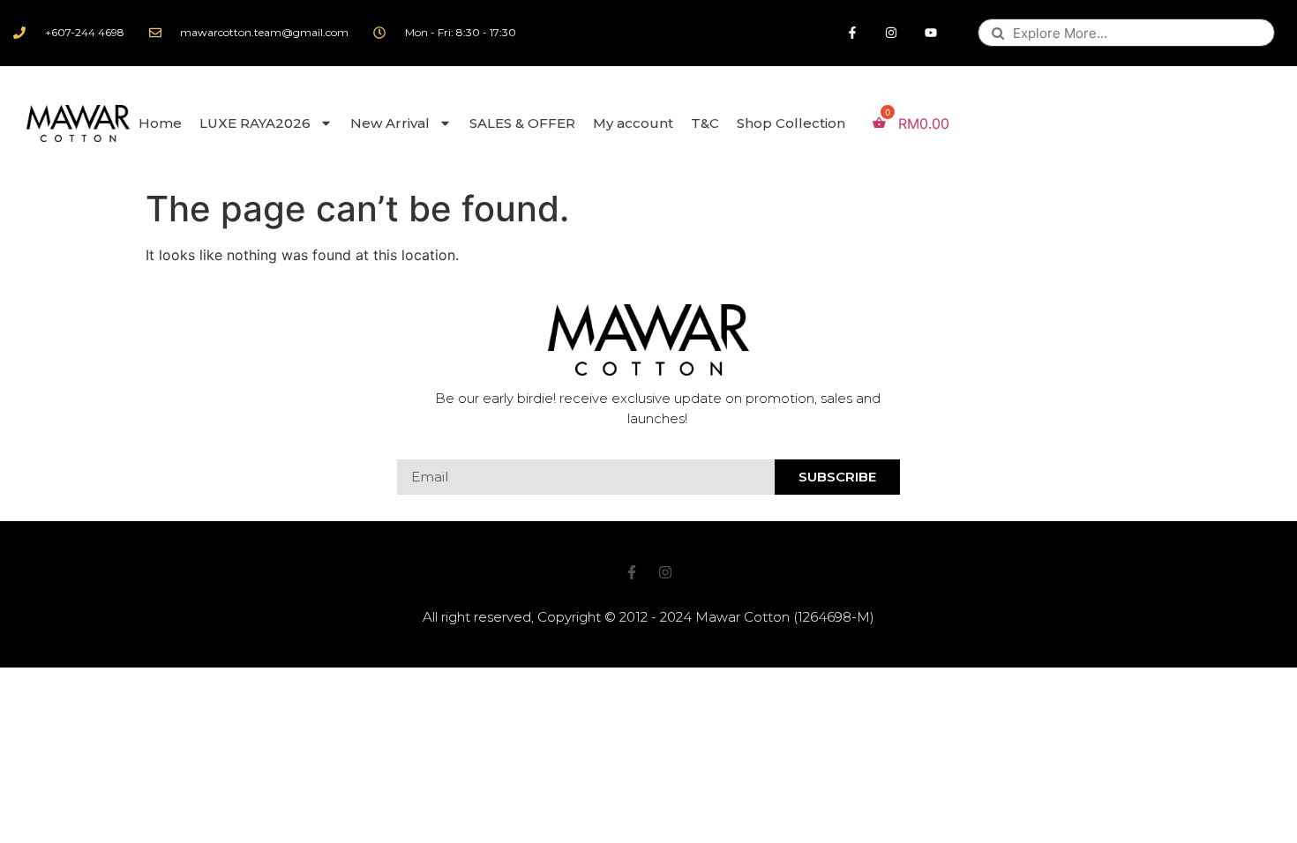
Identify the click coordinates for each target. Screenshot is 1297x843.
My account (633, 123)
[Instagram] (891, 33)
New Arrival (390, 123)
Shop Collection (791, 123)
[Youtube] (931, 33)
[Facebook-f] (852, 33)
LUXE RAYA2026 (255, 123)
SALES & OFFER (522, 123)
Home (160, 123)
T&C (705, 123)
